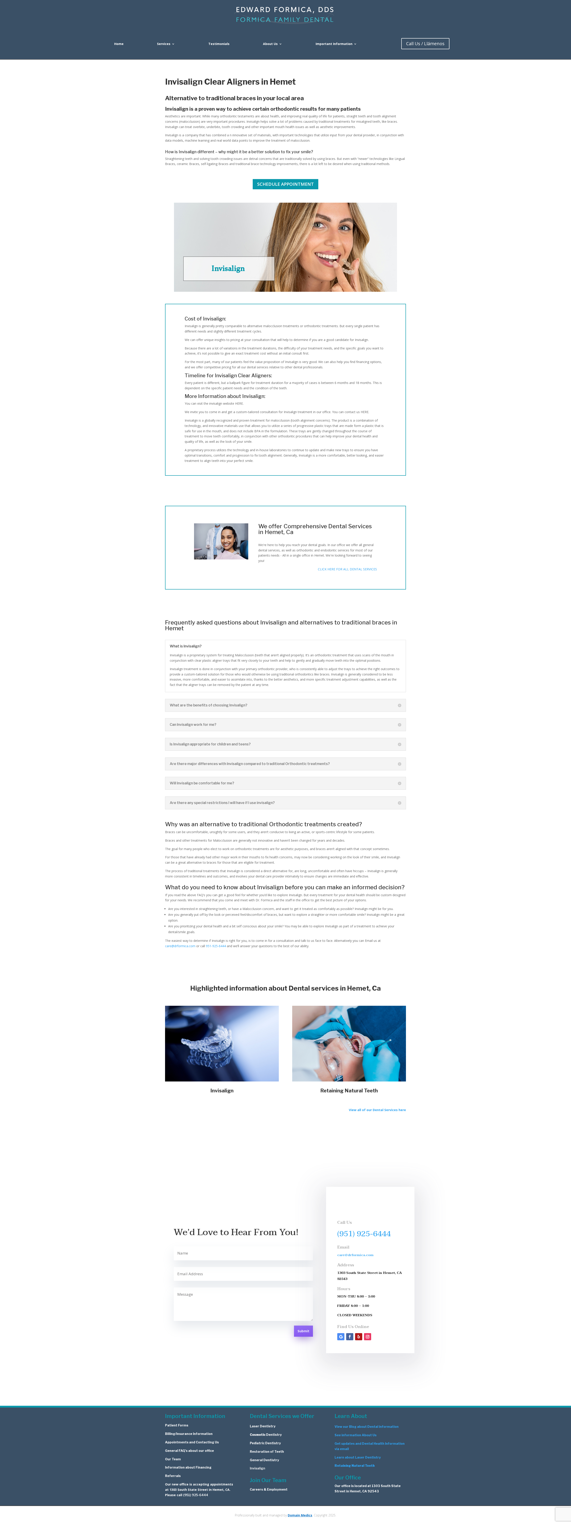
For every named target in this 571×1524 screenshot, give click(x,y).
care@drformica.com (180, 946)
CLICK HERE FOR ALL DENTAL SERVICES (347, 569)
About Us (270, 44)
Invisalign (257, 1468)
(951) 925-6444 (364, 1233)
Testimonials (219, 44)
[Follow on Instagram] (367, 1336)
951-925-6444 (216, 946)
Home (119, 44)
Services (163, 44)
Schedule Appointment (285, 184)
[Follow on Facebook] (349, 1336)
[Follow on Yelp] (358, 1336)
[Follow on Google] (340, 1336)
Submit (303, 1331)
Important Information (334, 44)
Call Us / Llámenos (425, 44)
